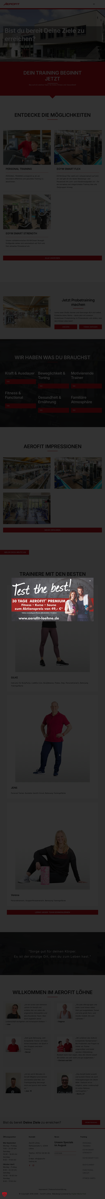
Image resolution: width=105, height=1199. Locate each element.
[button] (4, 1194)
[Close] (90, 581)
